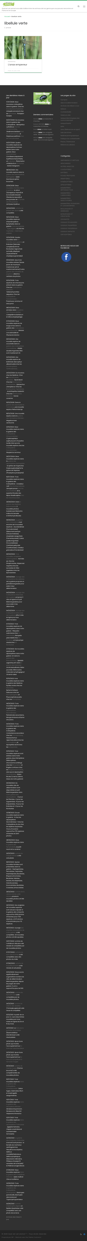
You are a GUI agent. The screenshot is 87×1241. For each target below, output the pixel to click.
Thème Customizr (34, 1237)
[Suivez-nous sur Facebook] (84, 1234)
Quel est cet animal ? (17, 1234)
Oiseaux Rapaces (68, 231)
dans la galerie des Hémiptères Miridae (15, 1104)
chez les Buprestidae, (16, 486)
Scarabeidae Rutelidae (14, 109)
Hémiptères (65, 179)
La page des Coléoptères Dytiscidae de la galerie (15, 613)
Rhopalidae (16, 765)
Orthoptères (66, 234)
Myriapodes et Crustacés (67, 215)
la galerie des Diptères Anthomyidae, (13, 504)
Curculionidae (17, 735)
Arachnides (66, 163)
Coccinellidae (11, 742)
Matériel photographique (70, 136)
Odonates (65, 219)
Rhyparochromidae (16, 770)
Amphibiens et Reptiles (70, 160)
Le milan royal (46, 129)
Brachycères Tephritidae (15, 389)
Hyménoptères (67, 182)
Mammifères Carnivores (66, 194)
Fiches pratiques (68, 176)
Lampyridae (13, 747)
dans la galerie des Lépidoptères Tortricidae (15, 1122)
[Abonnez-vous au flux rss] (81, 1234)
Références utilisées (68, 145)
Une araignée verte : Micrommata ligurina (43, 133)
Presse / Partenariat (68, 142)
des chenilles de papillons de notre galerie (15, 930)
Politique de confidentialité (70, 139)
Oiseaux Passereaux (69, 228)
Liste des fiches (66, 132)
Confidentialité (66, 112)
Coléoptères (66, 169)
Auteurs (63, 109)
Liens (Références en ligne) (70, 129)
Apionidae (12, 113)
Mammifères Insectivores (66, 199)
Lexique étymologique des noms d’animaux (70, 119)
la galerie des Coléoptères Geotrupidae (11, 1190)
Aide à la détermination (69, 103)
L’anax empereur (17, 64)
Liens (62, 126)
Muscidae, (10, 688)
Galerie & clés (65, 115)
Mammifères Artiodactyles (67, 189)
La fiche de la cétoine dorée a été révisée (15, 894)
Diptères (64, 173)
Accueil (7, 16)
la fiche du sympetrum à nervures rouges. (14, 1059)
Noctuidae (20, 163)
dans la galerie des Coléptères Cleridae (15, 1174)
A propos (64, 100)
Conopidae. (16, 699)
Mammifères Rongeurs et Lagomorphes (70, 205)
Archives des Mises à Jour (70, 106)
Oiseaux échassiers (69, 222)
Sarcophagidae (12, 695)
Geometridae (11, 154)
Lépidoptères (66, 185)
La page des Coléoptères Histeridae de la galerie (15, 595)
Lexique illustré (66, 123)
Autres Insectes (67, 166)
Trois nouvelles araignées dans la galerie (13, 556)
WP (12, 1237)
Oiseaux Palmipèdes (69, 225)
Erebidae (11, 161)
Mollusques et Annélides (67, 210)
